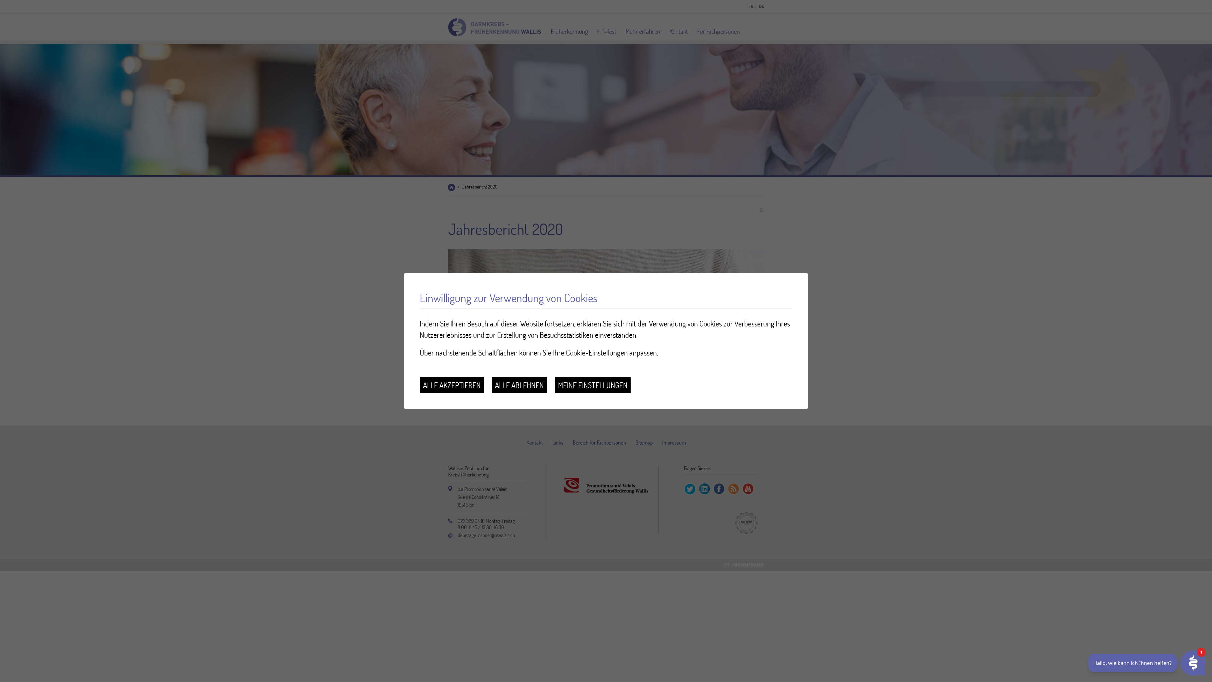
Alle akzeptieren (452, 385)
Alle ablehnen (519, 385)
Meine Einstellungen (592, 385)
